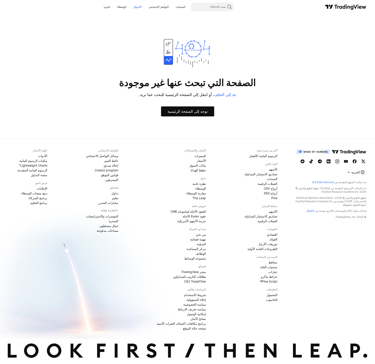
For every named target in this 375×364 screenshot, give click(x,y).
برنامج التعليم (38, 203)
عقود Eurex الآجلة (194, 216)
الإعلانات (42, 188)
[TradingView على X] (363, 161)
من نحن (201, 234)
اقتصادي (272, 234)
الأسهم (273, 169)
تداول (114, 193)
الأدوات (42, 156)
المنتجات (180, 6)
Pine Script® (268, 281)
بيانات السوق (198, 165)
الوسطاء (121, 6)
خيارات (272, 272)
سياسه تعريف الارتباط (192, 309)
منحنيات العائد (268, 267)
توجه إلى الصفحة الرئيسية (188, 111)
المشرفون (111, 180)
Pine (274, 198)
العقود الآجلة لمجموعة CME (188, 211)
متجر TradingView (193, 272)
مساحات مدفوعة (107, 230)
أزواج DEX (270, 193)
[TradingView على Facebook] (355, 161)
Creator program (106, 170)
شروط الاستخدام (195, 295)
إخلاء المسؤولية (196, 299)
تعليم (115, 198)
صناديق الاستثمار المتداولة (261, 174)
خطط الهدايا (198, 170)
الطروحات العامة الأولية (262, 249)
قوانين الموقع (109, 175)
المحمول (271, 295)
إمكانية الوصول (196, 314)
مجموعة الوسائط (195, 258)
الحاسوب (271, 299)
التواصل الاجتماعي (158, 6)
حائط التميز (111, 160)
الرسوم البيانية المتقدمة (32, 170)
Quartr (310, 210)
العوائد (273, 239)
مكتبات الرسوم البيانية (33, 160)
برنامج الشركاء (37, 198)
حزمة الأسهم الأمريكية (191, 221)
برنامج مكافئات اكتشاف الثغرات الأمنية (181, 323)
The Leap (199, 198)
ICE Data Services (323, 182)
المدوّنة (201, 244)
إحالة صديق (111, 165)
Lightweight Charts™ (32, 165)
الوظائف (200, 253)
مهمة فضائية (198, 239)
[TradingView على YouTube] (346, 161)
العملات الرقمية (267, 183)
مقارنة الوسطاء (196, 193)
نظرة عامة (199, 183)
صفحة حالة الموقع (194, 328)
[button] (172, 7)
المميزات (200, 156)
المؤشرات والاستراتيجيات (102, 216)
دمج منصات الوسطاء (34, 193)
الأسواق (137, 6)
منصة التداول (39, 175)
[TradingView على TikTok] (311, 161)
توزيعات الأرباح (268, 244)
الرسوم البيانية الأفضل (263, 156)
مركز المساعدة (196, 249)
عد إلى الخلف (225, 94)
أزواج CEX (270, 188)
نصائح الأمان (198, 319)
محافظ (272, 262)
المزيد (107, 6)
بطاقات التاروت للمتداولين (189, 276)
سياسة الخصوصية (194, 304)
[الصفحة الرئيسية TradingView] (345, 7)
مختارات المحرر (108, 203)
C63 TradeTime (195, 281)
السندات (272, 179)
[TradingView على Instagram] (337, 161)
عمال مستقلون (108, 226)
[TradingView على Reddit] (302, 161)
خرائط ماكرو (269, 276)
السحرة (113, 221)
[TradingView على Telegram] (320, 161)
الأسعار (201, 160)
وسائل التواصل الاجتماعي (102, 156)
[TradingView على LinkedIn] (329, 161)
